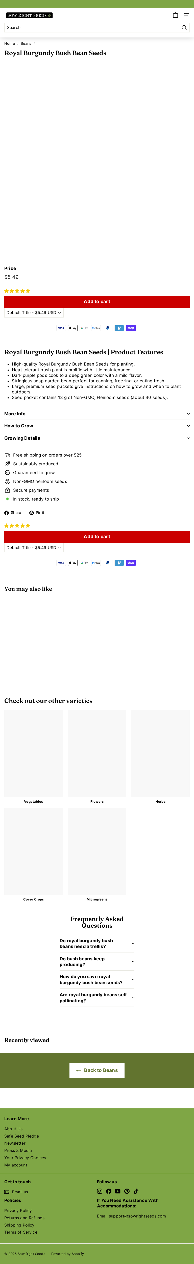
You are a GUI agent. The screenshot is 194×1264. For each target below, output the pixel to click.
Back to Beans (100, 1070)
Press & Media (18, 1150)
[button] (17, 290)
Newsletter (15, 1143)
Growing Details (22, 438)
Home (9, 43)
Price (10, 268)
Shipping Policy (19, 1225)
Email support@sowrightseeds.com (131, 1215)
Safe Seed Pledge (21, 1136)
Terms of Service (20, 1232)
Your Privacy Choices (25, 1157)
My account (15, 1164)
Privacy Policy (18, 1210)
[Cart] (175, 15)
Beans (26, 43)
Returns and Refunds (24, 1217)
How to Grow (18, 425)
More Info (15, 413)
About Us (13, 1128)
